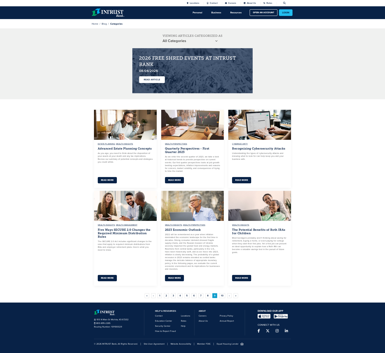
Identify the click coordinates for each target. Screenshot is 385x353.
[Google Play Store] (281, 316)
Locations (194, 3)
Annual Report (227, 321)
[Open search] (281, 3)
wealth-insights (124, 143)
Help (183, 326)
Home (95, 24)
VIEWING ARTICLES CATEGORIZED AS (192, 36)
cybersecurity (240, 143)
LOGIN (285, 12)
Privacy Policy (226, 315)
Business (216, 12)
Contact (214, 3)
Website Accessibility (181, 344)
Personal (197, 12)
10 (222, 295)
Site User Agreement (154, 344)
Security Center (162, 326)
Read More (107, 180)
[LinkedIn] (286, 331)
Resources (236, 12)
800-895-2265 (103, 323)
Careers (232, 3)
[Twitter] (268, 331)
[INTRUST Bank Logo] (108, 12)
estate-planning (106, 143)
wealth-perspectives (176, 143)
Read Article (152, 79)
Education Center (163, 321)
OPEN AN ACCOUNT (263, 12)
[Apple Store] (264, 316)
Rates (269, 3)
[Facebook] (259, 331)
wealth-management (126, 225)
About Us (251, 3)
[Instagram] (277, 331)
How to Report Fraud (165, 331)
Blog (104, 24)
